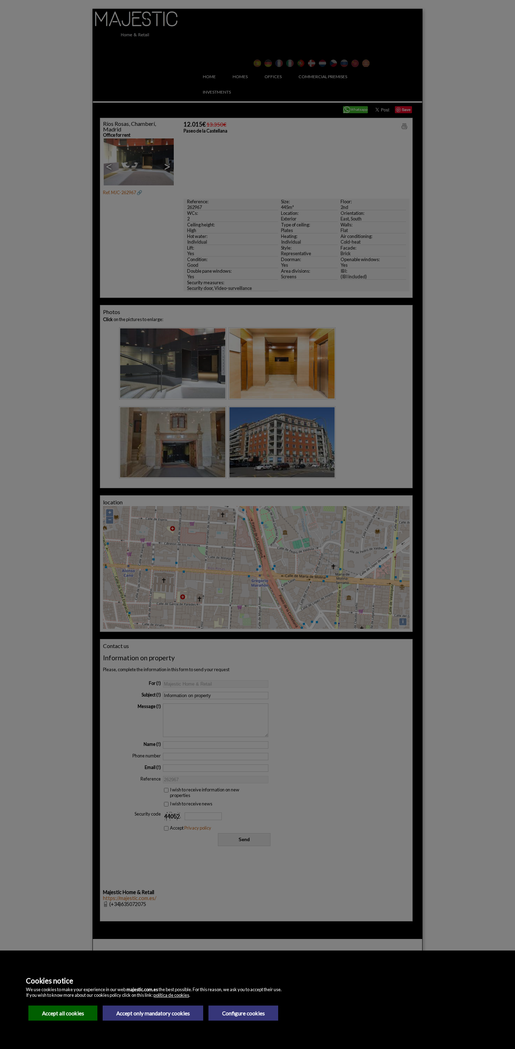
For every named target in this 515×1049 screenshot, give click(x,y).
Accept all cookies (63, 1013)
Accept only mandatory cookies (153, 1013)
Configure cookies (243, 1013)
